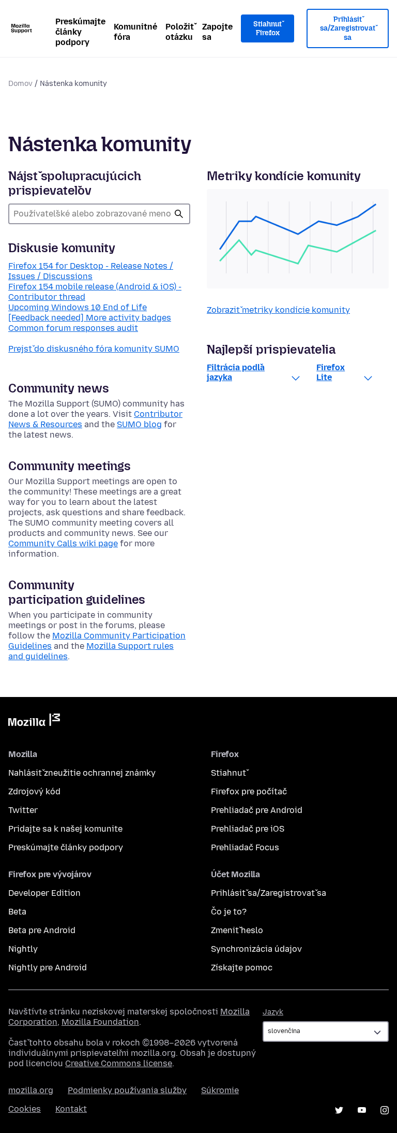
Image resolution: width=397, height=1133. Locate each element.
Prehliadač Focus (245, 847)
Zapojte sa (217, 32)
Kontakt (71, 1109)
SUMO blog (139, 424)
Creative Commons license (118, 1063)
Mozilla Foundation (100, 1022)
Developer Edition (44, 893)
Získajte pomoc (241, 967)
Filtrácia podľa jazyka (236, 372)
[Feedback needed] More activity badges (89, 318)
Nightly (23, 949)
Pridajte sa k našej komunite (65, 829)
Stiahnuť (228, 773)
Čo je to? (229, 912)
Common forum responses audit (73, 328)
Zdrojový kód (34, 791)
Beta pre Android (41, 930)
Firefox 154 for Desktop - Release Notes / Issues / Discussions (90, 271)
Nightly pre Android (47, 967)
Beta (17, 912)
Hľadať (179, 214)
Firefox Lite (330, 372)
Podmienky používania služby (127, 1090)
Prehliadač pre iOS (247, 829)
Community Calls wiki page (63, 543)
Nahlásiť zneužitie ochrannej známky (82, 773)
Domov (20, 83)
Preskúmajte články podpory (80, 32)
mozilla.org (30, 1090)
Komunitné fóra (135, 32)
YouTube (362, 1110)
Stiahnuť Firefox (267, 29)
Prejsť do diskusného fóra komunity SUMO (93, 349)
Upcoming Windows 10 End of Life (77, 307)
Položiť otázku (179, 32)
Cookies (24, 1109)
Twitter (23, 810)
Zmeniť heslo (237, 930)
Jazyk (273, 1012)
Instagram (384, 1110)
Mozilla (34, 722)
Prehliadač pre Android (256, 810)
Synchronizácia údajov (256, 949)
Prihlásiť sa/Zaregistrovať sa (347, 28)
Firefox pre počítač (249, 791)
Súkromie (220, 1090)
